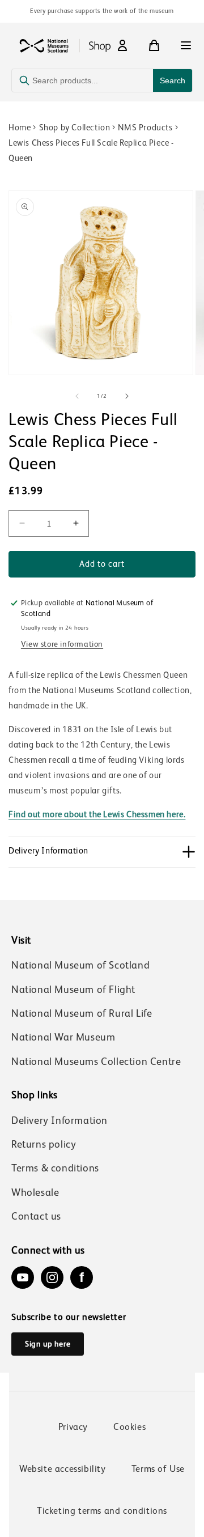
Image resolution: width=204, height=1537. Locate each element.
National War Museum (63, 1037)
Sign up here (47, 1343)
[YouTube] (22, 1277)
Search (172, 80)
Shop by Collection (74, 127)
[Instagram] (52, 1277)
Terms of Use (158, 1468)
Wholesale (35, 1192)
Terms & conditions (55, 1168)
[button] (102, 852)
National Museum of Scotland (80, 965)
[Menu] (186, 45)
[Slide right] (126, 396)
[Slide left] (77, 396)
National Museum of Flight (73, 989)
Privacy (73, 1426)
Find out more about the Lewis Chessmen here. (96, 814)
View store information (62, 643)
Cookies (129, 1426)
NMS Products (145, 127)
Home (19, 127)
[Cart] (154, 45)
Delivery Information (59, 1120)
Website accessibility (62, 1468)
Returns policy (43, 1144)
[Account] (122, 45)
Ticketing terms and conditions (102, 1510)
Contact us (36, 1216)
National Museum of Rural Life (81, 1013)
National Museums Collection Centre (96, 1061)
